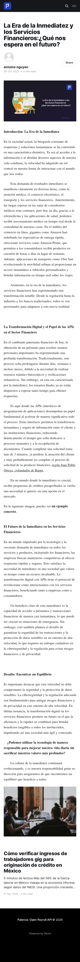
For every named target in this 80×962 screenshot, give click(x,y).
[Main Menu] (74, 6)
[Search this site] (67, 6)
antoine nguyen (16, 67)
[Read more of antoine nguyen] (9, 57)
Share (69, 62)
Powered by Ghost (40, 933)
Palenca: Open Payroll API (34, 919)
